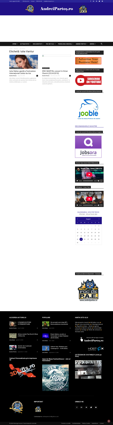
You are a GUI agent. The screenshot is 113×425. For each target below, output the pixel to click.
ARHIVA (92, 44)
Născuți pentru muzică (81, 322)
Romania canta (79, 331)
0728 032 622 (39, 1)
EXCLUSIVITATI (37, 44)
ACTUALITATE (24, 44)
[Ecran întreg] (101, 181)
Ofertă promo (26, 1)
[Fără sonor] (98, 181)
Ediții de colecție (87, 328)
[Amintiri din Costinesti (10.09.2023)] (12, 347)
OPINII (14, 44)
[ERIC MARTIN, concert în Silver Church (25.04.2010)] (56, 62)
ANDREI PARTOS (81, 44)
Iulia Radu (12, 340)
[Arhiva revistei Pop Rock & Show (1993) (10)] (12, 335)
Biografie (79, 326)
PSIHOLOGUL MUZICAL (65, 44)
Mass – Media (88, 326)
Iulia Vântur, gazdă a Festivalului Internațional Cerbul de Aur (22, 72)
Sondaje (84, 330)
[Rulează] (77, 181)
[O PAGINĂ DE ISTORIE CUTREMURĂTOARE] (12, 323)
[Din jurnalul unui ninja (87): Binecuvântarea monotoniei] (45, 323)
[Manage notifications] (108, 421)
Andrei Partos (13, 75)
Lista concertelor (85, 324)
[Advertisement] (56, 28)
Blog (76, 324)
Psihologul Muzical (97, 324)
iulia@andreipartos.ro (49, 1)
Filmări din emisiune (94, 330)
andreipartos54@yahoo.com (50, 416)
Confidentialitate (76, 423)
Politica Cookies (86, 423)
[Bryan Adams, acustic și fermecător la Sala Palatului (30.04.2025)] (45, 335)
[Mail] (96, 1)
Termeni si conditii (65, 423)
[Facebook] (90, 1)
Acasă (10, 48)
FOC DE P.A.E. (50, 44)
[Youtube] (102, 1)
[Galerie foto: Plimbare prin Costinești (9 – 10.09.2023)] (45, 348)
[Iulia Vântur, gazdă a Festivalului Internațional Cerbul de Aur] (23, 62)
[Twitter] (99, 1)
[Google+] (93, 1)
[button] (101, 44)
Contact (33, 1)
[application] (89, 174)
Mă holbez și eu (95, 322)
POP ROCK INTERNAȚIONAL (16, 68)
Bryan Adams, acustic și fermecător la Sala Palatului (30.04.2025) (59, 336)
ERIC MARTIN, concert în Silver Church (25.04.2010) (55, 72)
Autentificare (95, 423)
